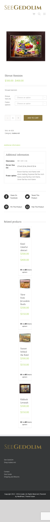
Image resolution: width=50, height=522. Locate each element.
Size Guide (8, 474)
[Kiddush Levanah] (25, 388)
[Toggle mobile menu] (44, 14)
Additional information (12, 145)
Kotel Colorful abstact (24, 247)
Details (28, 270)
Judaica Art (16, 133)
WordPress (20, 496)
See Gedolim (8, 460)
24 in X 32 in (31, 166)
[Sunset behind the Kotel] (25, 337)
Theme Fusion (30, 496)
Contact (6, 471)
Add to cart (33, 118)
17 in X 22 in (21, 166)
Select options (23, 271)
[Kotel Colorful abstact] (25, 233)
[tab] (25, 145)
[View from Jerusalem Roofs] (25, 283)
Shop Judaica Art (10, 462)
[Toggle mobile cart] (34, 14)
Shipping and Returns (11, 477)
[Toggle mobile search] (39, 14)
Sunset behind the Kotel (24, 351)
